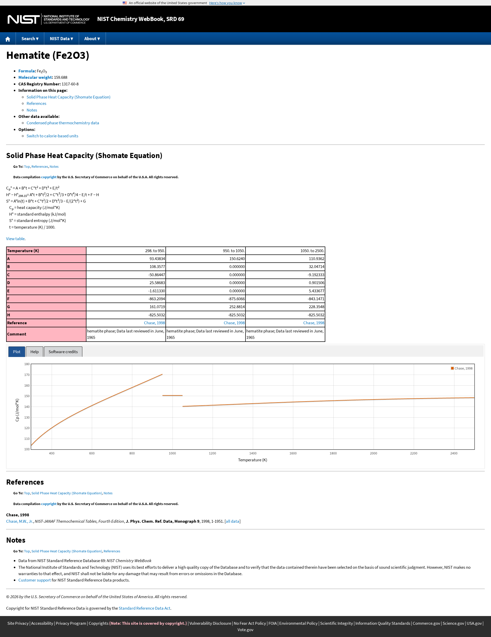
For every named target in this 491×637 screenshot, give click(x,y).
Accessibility (42, 623)
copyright (49, 177)
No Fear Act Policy (250, 623)
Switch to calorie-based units (52, 136)
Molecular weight (35, 77)
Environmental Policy (298, 623)
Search (28, 38)
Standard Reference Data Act (144, 608)
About (90, 38)
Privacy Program (71, 623)
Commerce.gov (426, 623)
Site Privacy (18, 623)
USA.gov (474, 623)
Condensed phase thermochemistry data (63, 123)
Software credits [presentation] (63, 351)
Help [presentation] (34, 351)
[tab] (16, 352)
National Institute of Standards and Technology (49, 19)
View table (15, 238)
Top (27, 166)
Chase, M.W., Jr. (19, 521)
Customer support (34, 580)
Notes (32, 110)
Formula (26, 71)
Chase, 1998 (154, 323)
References (36, 103)
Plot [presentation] (16, 351)
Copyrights (98, 623)
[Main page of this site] (8, 38)
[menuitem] (8, 38)
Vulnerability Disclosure (210, 623)
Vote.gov (245, 629)
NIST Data (60, 38)
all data (232, 521)
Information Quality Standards (382, 623)
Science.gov (453, 623)
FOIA (273, 623)
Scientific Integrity (336, 623)
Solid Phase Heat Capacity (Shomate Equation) (68, 97)
